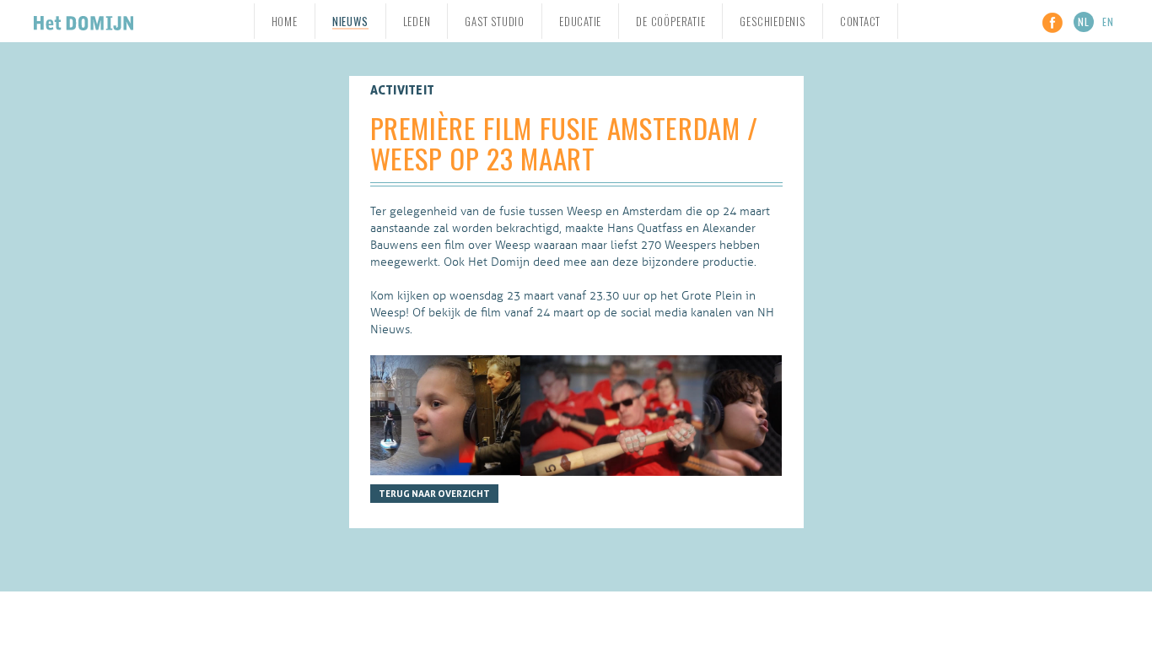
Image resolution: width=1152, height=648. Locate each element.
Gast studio (495, 21)
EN (1108, 21)
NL (1084, 21)
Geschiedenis (772, 21)
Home (285, 21)
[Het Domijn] (83, 21)
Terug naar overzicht (434, 494)
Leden (417, 21)
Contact (860, 21)
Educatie (580, 21)
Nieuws (350, 22)
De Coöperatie (670, 21)
